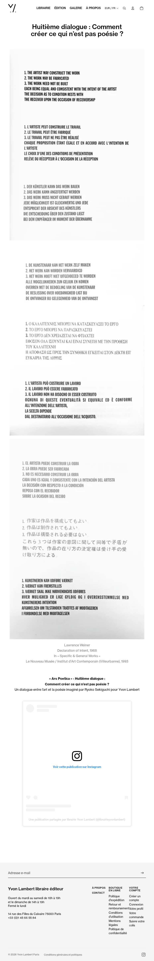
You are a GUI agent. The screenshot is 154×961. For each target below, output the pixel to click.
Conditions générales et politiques (63, 954)
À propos (99, 887)
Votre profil (136, 908)
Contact (98, 892)
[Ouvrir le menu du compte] (132, 8)
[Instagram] (143, 954)
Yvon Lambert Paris (28, 954)
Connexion (136, 904)
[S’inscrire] (142, 873)
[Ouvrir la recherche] (124, 8)
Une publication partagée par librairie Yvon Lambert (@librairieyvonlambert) (77, 819)
